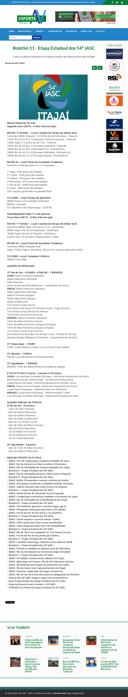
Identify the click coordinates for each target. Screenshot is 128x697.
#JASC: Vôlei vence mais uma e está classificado (35, 522)
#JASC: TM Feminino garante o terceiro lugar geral (37, 506)
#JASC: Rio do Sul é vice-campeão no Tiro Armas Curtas (39, 532)
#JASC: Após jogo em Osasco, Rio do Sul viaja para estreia (41, 561)
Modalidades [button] (24, 31)
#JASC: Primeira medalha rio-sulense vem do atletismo (39, 548)
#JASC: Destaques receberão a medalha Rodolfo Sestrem (40, 483)
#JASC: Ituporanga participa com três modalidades (37, 525)
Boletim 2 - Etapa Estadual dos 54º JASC (31, 545)
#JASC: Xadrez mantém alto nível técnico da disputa (38, 486)
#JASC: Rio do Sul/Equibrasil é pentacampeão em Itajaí (39, 467)
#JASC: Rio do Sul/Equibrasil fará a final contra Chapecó (39, 473)
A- (100, 67)
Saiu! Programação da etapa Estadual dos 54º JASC (37, 580)
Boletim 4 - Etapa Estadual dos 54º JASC (31, 528)
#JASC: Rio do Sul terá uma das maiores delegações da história (44, 574)
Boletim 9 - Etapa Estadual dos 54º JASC (31, 470)
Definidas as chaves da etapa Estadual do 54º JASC (37, 587)
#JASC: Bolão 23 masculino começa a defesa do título (38, 480)
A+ (94, 67)
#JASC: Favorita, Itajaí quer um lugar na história (35, 571)
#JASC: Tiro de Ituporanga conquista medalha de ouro (39, 460)
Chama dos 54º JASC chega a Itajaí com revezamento (38, 577)
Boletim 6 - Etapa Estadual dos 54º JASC (31, 503)
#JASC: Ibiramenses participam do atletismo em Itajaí (39, 564)
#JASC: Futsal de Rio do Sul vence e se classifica (35, 512)
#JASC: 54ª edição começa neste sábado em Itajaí (36, 558)
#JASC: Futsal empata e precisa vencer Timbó (34, 519)
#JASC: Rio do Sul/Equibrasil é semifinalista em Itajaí (38, 499)
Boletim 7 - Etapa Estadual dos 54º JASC (31, 490)
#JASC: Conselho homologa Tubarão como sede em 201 (39, 541)
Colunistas (71, 31)
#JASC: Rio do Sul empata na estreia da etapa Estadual (39, 551)
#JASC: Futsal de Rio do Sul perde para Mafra (34, 535)
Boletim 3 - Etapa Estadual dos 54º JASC (31, 538)
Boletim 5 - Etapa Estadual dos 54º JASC (31, 516)
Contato (100, 31)
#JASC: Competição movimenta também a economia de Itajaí (43, 496)
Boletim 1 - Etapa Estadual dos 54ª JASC (31, 554)
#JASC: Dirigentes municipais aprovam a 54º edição (37, 509)
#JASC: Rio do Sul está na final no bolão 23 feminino (37, 464)
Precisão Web (59, 693)
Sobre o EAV (86, 31)
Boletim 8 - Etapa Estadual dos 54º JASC (31, 477)
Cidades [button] (39, 31)
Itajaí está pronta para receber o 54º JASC (32, 584)
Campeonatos (55, 31)
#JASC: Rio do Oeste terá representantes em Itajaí (37, 567)
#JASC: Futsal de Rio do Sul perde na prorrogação (36, 493)
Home (11, 31)
